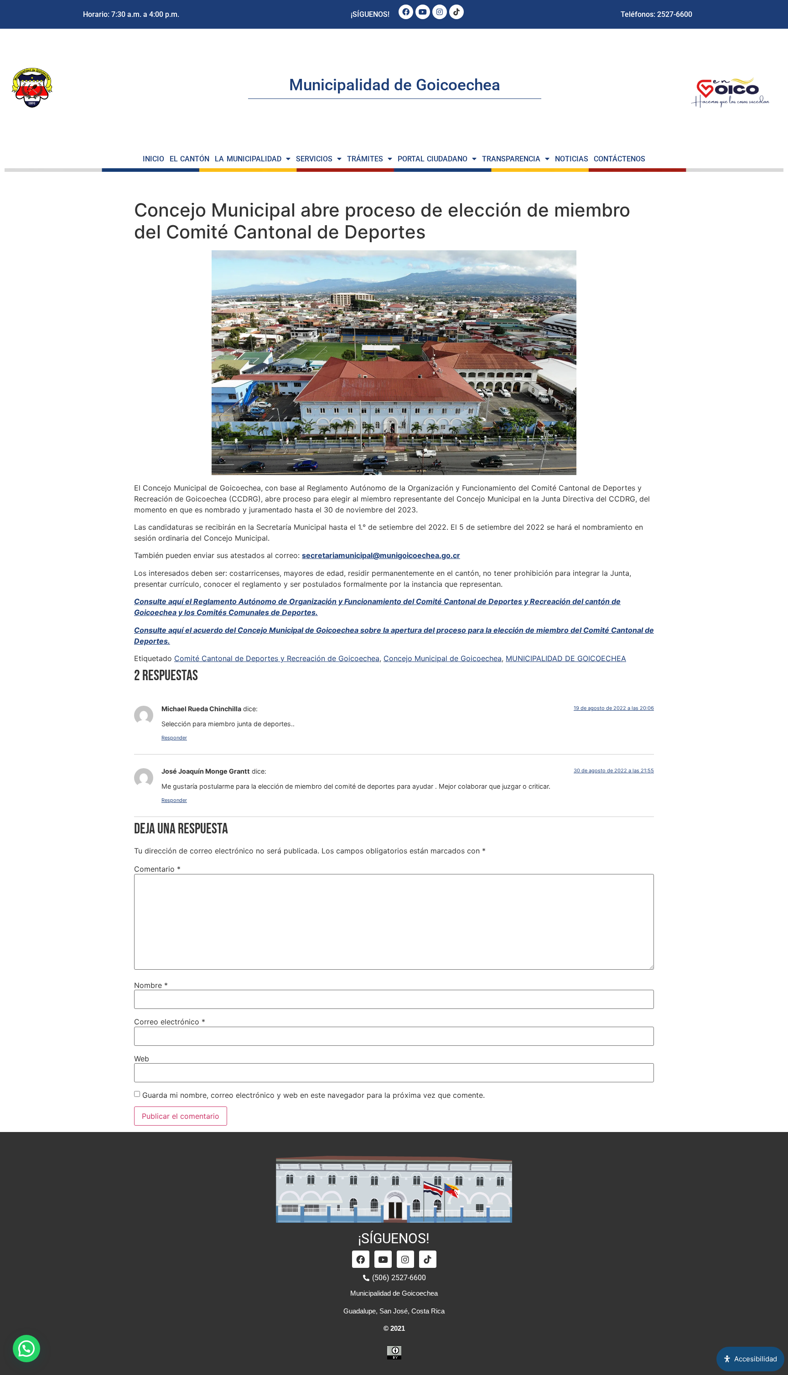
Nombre (151, 985)
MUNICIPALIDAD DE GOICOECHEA (566, 658)
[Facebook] (406, 12)
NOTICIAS (571, 159)
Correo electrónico (169, 1021)
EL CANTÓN (190, 159)
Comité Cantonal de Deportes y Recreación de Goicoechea (276, 658)
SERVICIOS (314, 159)
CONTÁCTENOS (619, 159)
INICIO (153, 159)
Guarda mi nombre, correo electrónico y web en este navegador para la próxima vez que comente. (313, 1095)
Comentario (157, 869)
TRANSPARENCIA (511, 159)
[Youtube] (422, 12)
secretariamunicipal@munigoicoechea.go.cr (381, 555)
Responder (174, 737)
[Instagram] (439, 12)
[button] (26, 1348)
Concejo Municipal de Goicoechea (443, 658)
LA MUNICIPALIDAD (248, 159)
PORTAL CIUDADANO (433, 159)
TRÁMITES (365, 159)
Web (141, 1058)
